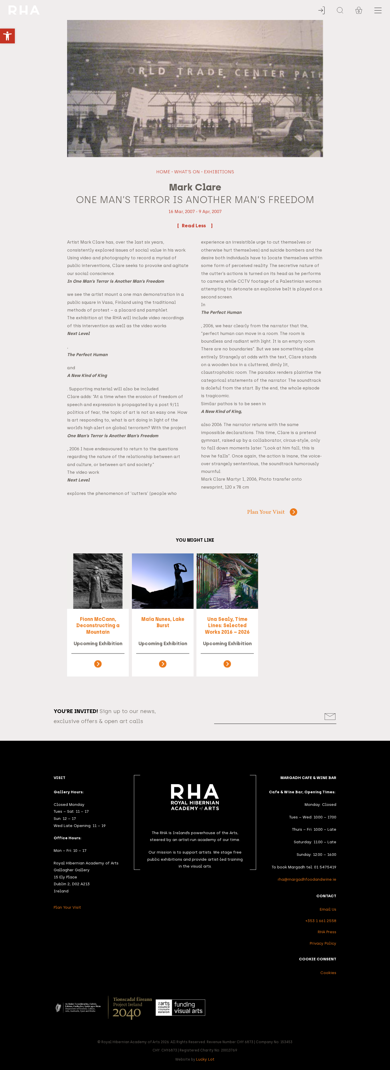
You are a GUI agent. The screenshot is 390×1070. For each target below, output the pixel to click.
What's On (187, 171)
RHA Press (327, 932)
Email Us (328, 909)
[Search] (340, 10)
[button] (7, 36)
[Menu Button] (377, 10)
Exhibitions (219, 171)
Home (163, 171)
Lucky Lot (205, 1059)
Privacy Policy (323, 943)
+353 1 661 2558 (320, 920)
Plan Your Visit (266, 512)
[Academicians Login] (321, 10)
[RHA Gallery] (168, 10)
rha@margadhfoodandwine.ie (307, 879)
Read (189, 225)
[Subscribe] (330, 716)
